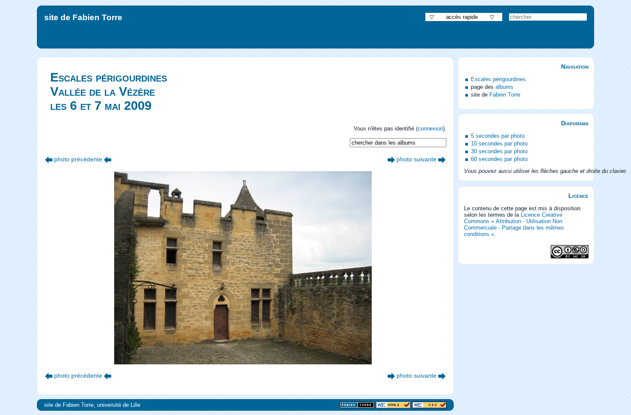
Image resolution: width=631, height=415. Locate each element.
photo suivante (417, 159)
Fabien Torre (504, 94)
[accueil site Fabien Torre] (357, 405)
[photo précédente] (48, 159)
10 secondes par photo (499, 143)
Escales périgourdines (498, 79)
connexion (430, 128)
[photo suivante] (391, 159)
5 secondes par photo (498, 136)
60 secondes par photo (499, 159)
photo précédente (78, 159)
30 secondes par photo (499, 151)
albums (504, 87)
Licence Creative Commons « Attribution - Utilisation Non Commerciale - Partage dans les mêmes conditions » (514, 224)
